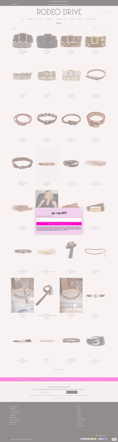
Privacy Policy (61, 230)
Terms (66, 230)
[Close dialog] (80, 209)
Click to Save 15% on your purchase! (59, 224)
